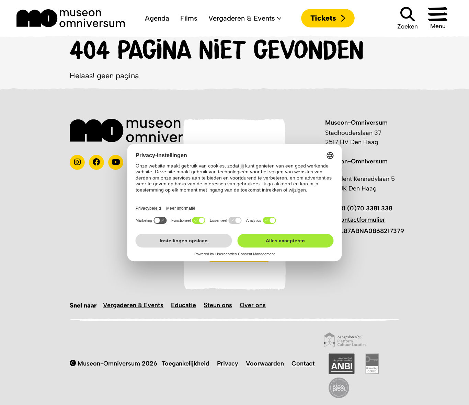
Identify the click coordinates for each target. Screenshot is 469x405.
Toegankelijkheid (185, 363)
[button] (438, 18)
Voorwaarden (265, 363)
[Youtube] (115, 162)
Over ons (253, 305)
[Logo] (70, 18)
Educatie (183, 305)
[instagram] (77, 162)
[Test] (96, 162)
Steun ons (218, 305)
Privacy (227, 363)
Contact (303, 363)
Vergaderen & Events (133, 305)
